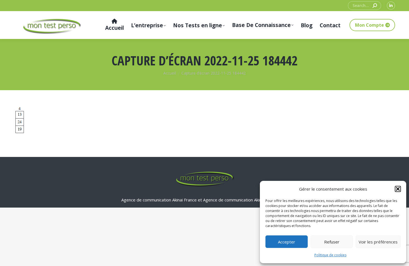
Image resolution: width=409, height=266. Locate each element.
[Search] (375, 5)
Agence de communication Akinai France (159, 200)
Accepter (286, 242)
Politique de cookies (330, 255)
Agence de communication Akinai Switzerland (245, 200)
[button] (398, 189)
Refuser (331, 242)
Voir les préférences (378, 242)
